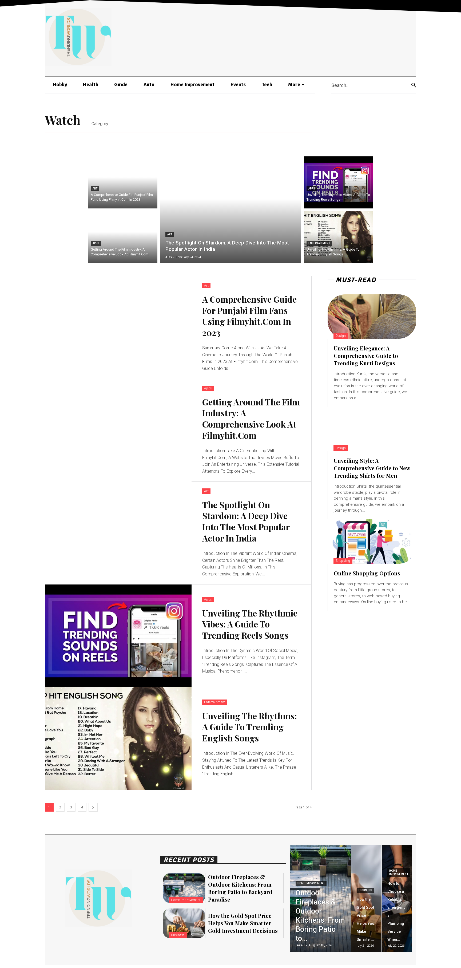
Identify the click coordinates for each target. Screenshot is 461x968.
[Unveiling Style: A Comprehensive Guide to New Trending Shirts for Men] (372, 429)
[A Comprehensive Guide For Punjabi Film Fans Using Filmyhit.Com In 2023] (122, 182)
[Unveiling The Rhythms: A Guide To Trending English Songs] (338, 237)
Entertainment (319, 243)
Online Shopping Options (367, 573)
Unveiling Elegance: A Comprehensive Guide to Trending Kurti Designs (366, 356)
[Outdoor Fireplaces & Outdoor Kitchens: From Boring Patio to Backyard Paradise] (184, 888)
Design (341, 336)
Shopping (343, 561)
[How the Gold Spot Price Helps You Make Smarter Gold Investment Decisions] (184, 923)
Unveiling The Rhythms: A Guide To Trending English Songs (249, 727)
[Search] (413, 85)
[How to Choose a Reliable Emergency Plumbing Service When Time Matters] (397, 898)
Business (178, 935)
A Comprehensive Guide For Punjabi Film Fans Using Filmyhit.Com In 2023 (249, 315)
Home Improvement (186, 900)
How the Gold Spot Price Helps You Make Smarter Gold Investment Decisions (243, 923)
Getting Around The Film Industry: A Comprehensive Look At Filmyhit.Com (251, 418)
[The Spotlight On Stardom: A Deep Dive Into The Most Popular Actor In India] (230, 209)
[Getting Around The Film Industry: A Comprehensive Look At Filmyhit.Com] (122, 237)
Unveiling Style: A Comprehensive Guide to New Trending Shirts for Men (372, 468)
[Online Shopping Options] (372, 541)
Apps (96, 243)
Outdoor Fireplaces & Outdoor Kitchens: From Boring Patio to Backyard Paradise (240, 888)
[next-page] (93, 807)
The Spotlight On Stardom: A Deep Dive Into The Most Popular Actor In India (245, 521)
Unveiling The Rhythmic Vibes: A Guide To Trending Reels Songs (249, 624)
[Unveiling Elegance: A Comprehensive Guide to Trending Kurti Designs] (372, 316)
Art (95, 188)
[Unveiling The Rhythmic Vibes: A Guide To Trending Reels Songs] (338, 182)
